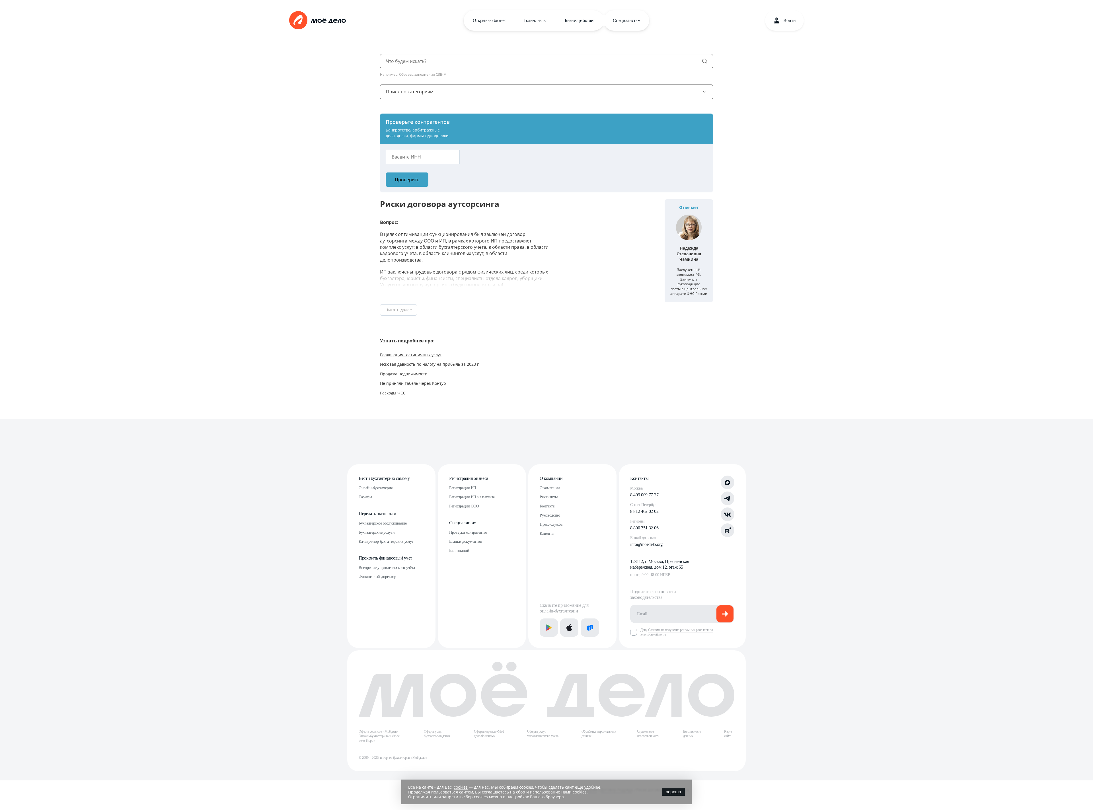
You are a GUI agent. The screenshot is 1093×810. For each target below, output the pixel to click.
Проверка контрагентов (468, 532)
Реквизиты (548, 497)
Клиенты (547, 533)
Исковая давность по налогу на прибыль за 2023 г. (430, 364)
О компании (551, 478)
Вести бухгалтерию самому (384, 478)
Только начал (535, 20)
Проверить (407, 179)
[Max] (727, 482)
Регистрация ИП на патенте (472, 497)
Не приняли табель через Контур (413, 383)
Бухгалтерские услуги (377, 532)
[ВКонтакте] (727, 514)
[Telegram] (727, 498)
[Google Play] (549, 627)
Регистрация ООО (464, 506)
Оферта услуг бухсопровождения (437, 733)
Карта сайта (728, 733)
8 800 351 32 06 (644, 527)
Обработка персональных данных (599, 733)
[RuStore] (590, 627)
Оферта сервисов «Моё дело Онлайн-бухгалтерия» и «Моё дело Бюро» (379, 736)
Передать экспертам (377, 513)
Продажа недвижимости (404, 374)
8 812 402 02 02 (644, 511)
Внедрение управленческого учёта (387, 568)
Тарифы (365, 497)
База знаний (459, 550)
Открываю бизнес (489, 20)
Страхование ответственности (648, 733)
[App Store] (569, 627)
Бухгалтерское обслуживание (383, 523)
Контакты (547, 506)
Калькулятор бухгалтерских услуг (386, 541)
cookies (461, 787)
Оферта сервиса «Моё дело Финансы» (489, 733)
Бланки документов (465, 541)
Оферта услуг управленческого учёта (542, 733)
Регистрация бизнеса (468, 478)
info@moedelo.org (646, 544)
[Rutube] (727, 530)
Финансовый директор (377, 577)
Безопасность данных (692, 733)
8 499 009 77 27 (644, 494)
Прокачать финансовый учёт (385, 558)
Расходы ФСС (393, 393)
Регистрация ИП (462, 488)
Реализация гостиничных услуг (410, 354)
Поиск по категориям (409, 92)
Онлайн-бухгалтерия (376, 488)
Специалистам (626, 20)
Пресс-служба (551, 524)
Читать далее (398, 310)
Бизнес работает (580, 20)
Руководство (550, 515)
